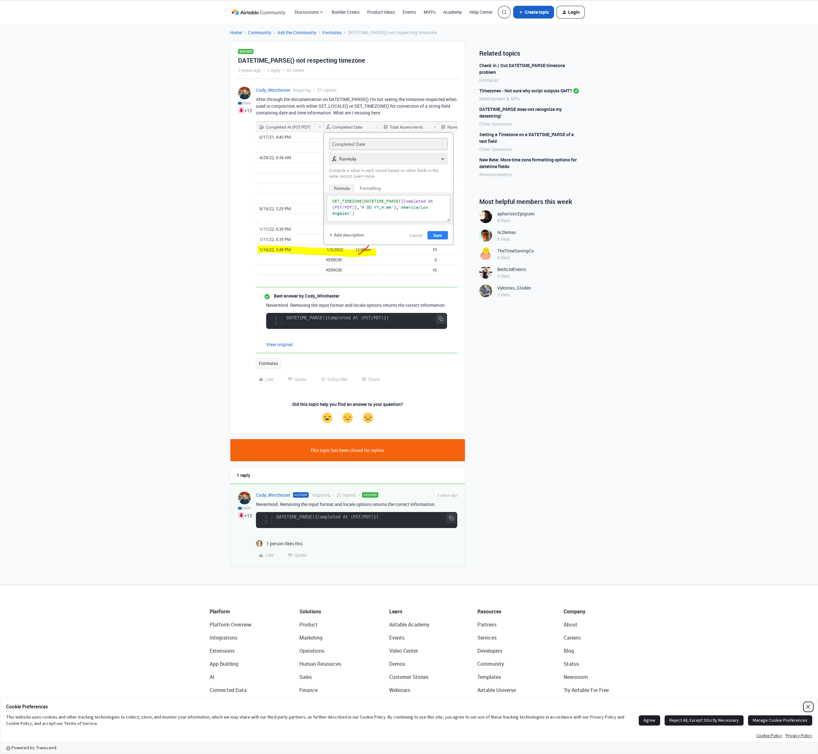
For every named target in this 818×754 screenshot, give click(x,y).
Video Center (403, 650)
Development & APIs (499, 99)
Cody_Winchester (273, 90)
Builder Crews (345, 12)
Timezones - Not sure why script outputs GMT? (525, 91)
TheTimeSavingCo (515, 251)
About (570, 624)
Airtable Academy (409, 624)
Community (259, 32)
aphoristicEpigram (516, 214)
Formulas (332, 32)
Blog (569, 650)
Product (308, 624)
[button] (533, 12)
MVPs (430, 12)
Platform (220, 611)
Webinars (399, 690)
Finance (308, 690)
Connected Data (228, 690)
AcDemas (506, 232)
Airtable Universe (496, 690)
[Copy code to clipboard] (441, 319)
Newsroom (576, 676)
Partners (487, 624)
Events (409, 12)
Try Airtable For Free (586, 690)
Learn (395, 611)
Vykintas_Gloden (514, 288)
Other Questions (495, 124)
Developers (489, 650)
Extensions (222, 650)
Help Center (481, 12)
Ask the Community (296, 32)
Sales (305, 676)
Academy (452, 12)
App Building (224, 663)
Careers (572, 637)
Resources (489, 611)
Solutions (310, 611)
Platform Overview (230, 624)
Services (487, 637)
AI (212, 676)
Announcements (495, 174)
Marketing (310, 637)
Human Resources (320, 663)
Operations (311, 650)
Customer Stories (408, 676)
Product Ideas (381, 12)
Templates (489, 676)
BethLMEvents (511, 269)
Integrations (223, 637)
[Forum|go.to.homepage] (258, 12)
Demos (397, 663)
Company (574, 611)
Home (236, 32)
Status (571, 663)
